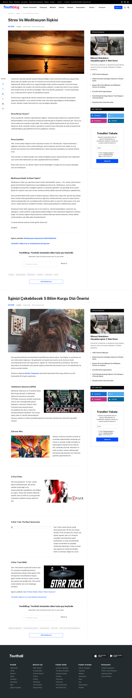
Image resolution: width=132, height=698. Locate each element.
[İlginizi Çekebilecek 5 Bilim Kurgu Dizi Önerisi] (46, 352)
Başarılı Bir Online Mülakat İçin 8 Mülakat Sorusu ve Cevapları (106, 86)
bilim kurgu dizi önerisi (31, 628)
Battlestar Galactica (15, 628)
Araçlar (52, 2)
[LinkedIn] (3, 94)
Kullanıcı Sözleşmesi (107, 668)
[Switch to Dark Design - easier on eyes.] (125, 7)
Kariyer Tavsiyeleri (30, 7)
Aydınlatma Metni (106, 673)
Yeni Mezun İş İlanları (62, 671)
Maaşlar (46, 2)
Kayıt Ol (118, 7)
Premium (67, 2)
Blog (11, 685)
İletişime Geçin (37, 687)
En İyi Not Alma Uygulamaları (102, 91)
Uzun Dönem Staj (61, 685)
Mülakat (53, 7)
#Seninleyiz (36, 682)
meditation (48, 274)
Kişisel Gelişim (20, 274)
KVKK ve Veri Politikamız (109, 671)
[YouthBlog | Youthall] (11, 7)
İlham (80, 679)
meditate (40, 274)
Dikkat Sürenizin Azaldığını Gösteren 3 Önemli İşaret (107, 79)
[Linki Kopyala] (3, 109)
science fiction (44, 628)
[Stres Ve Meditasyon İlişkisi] (46, 73)
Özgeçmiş (43, 7)
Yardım (12, 671)
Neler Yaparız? (37, 668)
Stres (56, 274)
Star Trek (54, 628)
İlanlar (11, 2)
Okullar (59, 2)
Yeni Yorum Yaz (46, 281)
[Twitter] (3, 89)
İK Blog (35, 679)
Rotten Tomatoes (32, 373)
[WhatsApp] (3, 99)
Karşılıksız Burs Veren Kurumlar (103, 102)
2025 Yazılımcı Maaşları (100, 74)
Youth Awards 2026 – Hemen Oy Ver (81, 2)
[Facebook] (3, 84)
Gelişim (61, 7)
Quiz (80, 682)
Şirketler (5, 2)
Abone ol (64, 263)
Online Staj (59, 682)
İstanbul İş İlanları (61, 673)
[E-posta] (3, 104)
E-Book (35, 676)
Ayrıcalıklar (24, 2)
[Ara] (128, 7)
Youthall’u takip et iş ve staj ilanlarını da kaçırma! (30, 243)
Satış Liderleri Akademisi (36, 2)
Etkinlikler (17, 2)
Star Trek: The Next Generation (70, 628)
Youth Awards (37, 685)
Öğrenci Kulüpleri (15, 687)
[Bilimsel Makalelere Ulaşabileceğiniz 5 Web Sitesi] (107, 45)
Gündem (70, 7)
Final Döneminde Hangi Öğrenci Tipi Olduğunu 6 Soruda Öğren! (107, 97)
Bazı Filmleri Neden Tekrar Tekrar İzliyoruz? (39, 592)
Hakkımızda (14, 668)
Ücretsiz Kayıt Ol (38, 673)
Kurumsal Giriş (37, 671)
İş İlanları (58, 676)
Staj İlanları (59, 679)
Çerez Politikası (106, 676)
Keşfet (91, 7)
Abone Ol (107, 161)
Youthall (19, 26)
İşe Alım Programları (62, 668)
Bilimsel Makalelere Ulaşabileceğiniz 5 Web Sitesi (104, 59)
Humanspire (80, 7)
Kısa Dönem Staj (61, 687)
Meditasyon (31, 274)
